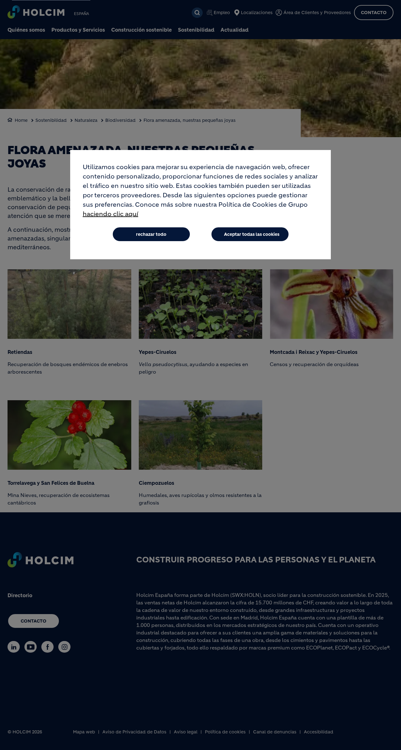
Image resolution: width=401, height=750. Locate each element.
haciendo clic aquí (110, 214)
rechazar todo (151, 234)
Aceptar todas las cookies (251, 234)
